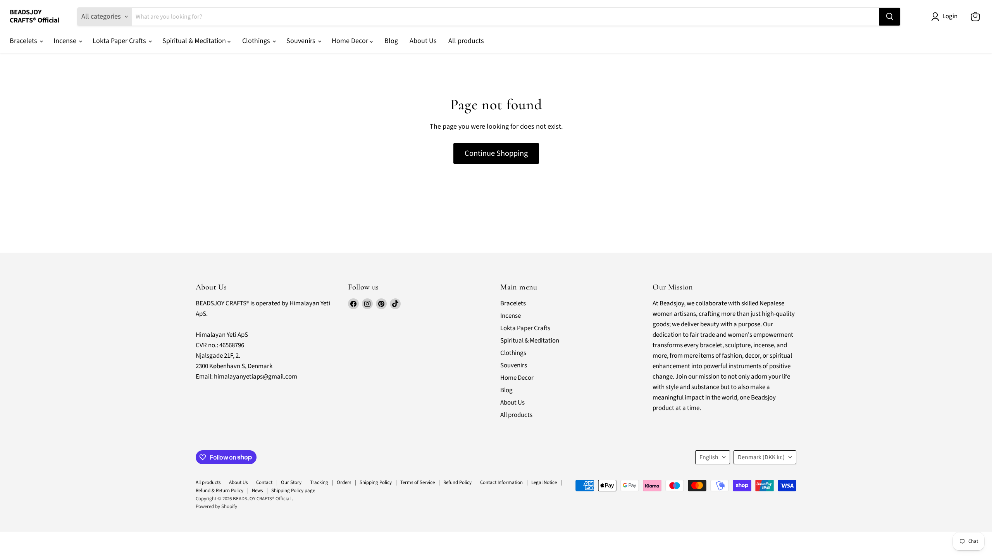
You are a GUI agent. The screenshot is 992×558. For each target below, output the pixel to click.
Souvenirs (301, 41)
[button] (946, 16)
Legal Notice (544, 482)
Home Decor (351, 41)
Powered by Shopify (216, 506)
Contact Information (501, 482)
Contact (264, 482)
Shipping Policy (376, 482)
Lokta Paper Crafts (120, 41)
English (708, 457)
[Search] (889, 17)
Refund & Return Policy (219, 490)
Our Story (291, 482)
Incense (65, 41)
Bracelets (24, 41)
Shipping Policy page (293, 490)
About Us (423, 41)
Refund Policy (457, 482)
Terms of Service (417, 482)
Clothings (257, 41)
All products (466, 41)
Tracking (319, 482)
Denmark (761, 457)
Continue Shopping (496, 153)
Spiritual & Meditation (194, 41)
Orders (344, 482)
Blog (391, 41)
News (257, 490)
